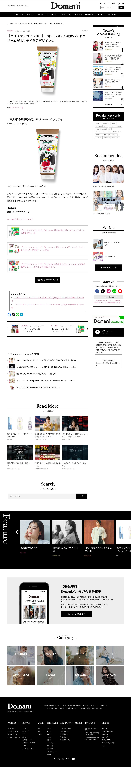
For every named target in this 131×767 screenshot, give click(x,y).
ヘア (106, 126)
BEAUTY (30, 14)
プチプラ (99, 137)
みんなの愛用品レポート (114, 131)
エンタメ (49, 734)
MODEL (78, 14)
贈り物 (49, 754)
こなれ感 (99, 126)
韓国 (114, 123)
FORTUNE (89, 14)
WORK (40, 14)
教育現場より (64, 734)
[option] (35, 537)
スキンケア (25, 731)
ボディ (24, 737)
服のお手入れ (106, 123)
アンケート (107, 331)
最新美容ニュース (27, 740)
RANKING (112, 14)
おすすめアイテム (12, 734)
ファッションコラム (13, 731)
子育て (49, 740)
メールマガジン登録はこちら (109, 297)
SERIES (101, 14)
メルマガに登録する (76, 614)
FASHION (19, 14)
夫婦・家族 (50, 746)
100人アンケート (51, 752)
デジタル (40, 734)
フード (49, 731)
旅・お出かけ (50, 743)
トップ (9, 23)
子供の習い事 (64, 737)
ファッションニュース (13, 737)
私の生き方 (50, 749)
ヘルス (49, 737)
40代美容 (99, 134)
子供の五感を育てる (65, 728)
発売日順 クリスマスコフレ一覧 (47, 280)
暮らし (49, 728)
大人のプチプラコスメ (110, 134)
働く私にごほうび (17, 107)
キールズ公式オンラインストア (20, 219)
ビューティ (15, 23)
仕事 (39, 731)
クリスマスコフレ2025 (26, 23)
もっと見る (108, 104)
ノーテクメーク (101, 131)
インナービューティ (27, 749)
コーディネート (11, 728)
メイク (24, 728)
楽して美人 (116, 137)
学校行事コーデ (64, 731)
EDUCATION (65, 14)
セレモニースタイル (116, 126)
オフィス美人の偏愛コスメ (104, 129)
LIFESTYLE (52, 14)
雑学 (39, 728)
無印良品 (107, 137)
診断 (98, 123)
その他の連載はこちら (108, 268)
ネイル (24, 746)
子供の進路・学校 (65, 740)
